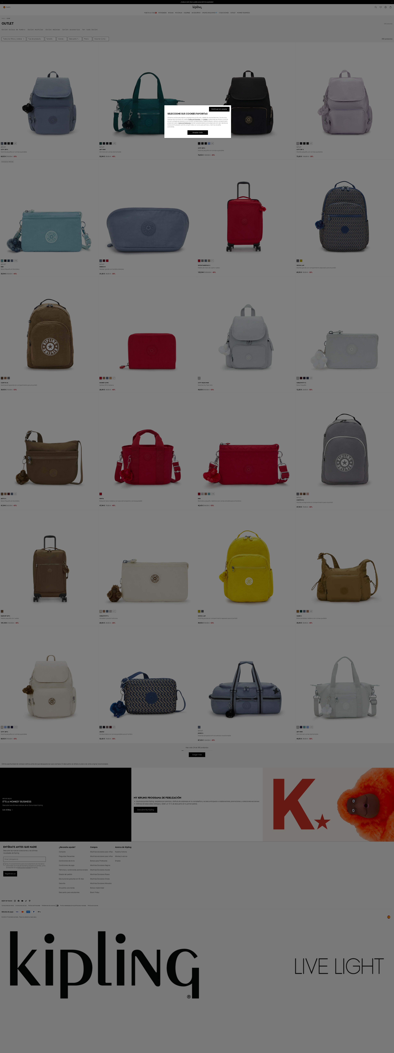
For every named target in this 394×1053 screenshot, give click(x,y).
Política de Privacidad (194, 119)
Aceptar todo (198, 132)
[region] (197, 121)
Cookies (205, 119)
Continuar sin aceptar (219, 109)
